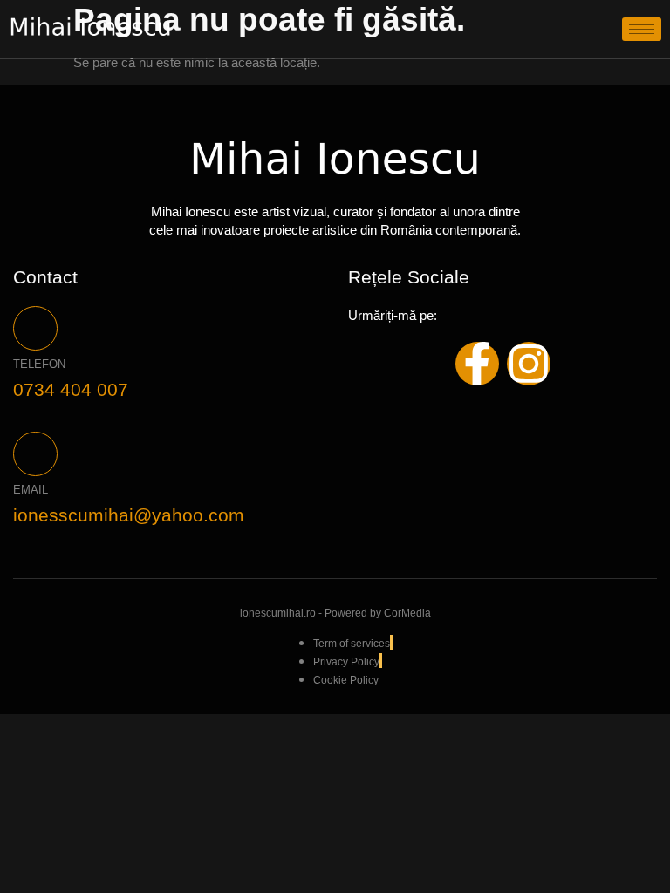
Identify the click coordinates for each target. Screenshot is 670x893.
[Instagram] (528, 363)
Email (30, 489)
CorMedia (407, 613)
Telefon (39, 364)
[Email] (35, 454)
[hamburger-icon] (641, 29)
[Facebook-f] (477, 363)
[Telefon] (35, 328)
